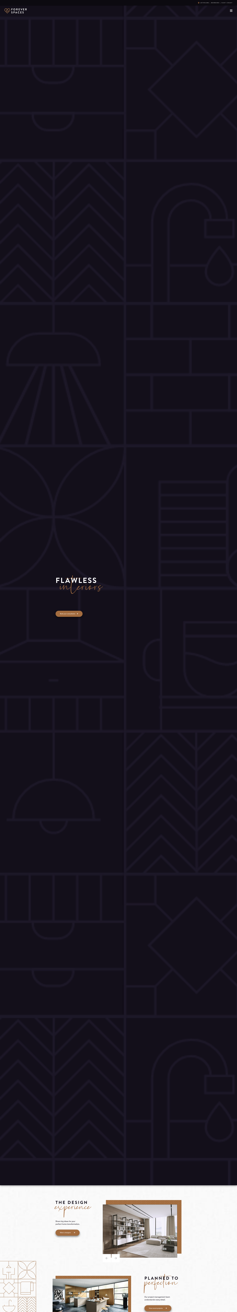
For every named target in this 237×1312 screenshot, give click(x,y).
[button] (107, 1258)
